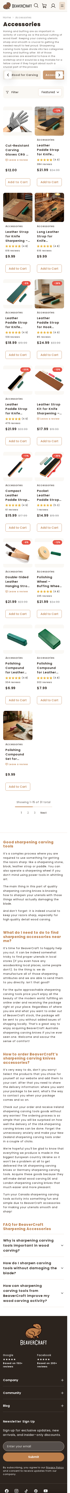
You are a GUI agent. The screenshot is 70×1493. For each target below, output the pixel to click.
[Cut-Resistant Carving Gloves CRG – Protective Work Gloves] (17, 121)
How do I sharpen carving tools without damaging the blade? (30, 1268)
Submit (33, 1457)
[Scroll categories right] (59, 75)
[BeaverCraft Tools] (17, 5)
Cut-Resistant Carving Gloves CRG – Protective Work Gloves (17, 154)
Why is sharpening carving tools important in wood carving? (28, 1245)
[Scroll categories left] (8, 75)
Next (44, 813)
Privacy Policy (55, 1467)
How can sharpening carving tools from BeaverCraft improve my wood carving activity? (26, 1293)
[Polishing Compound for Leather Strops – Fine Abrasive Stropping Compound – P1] (17, 639)
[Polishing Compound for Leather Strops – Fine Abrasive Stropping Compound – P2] (49, 639)
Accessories (55, 75)
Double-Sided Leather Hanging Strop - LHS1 (17, 584)
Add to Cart (18, 182)
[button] (36, 6)
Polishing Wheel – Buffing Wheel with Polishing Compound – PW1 (48, 588)
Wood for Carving (24, 75)
